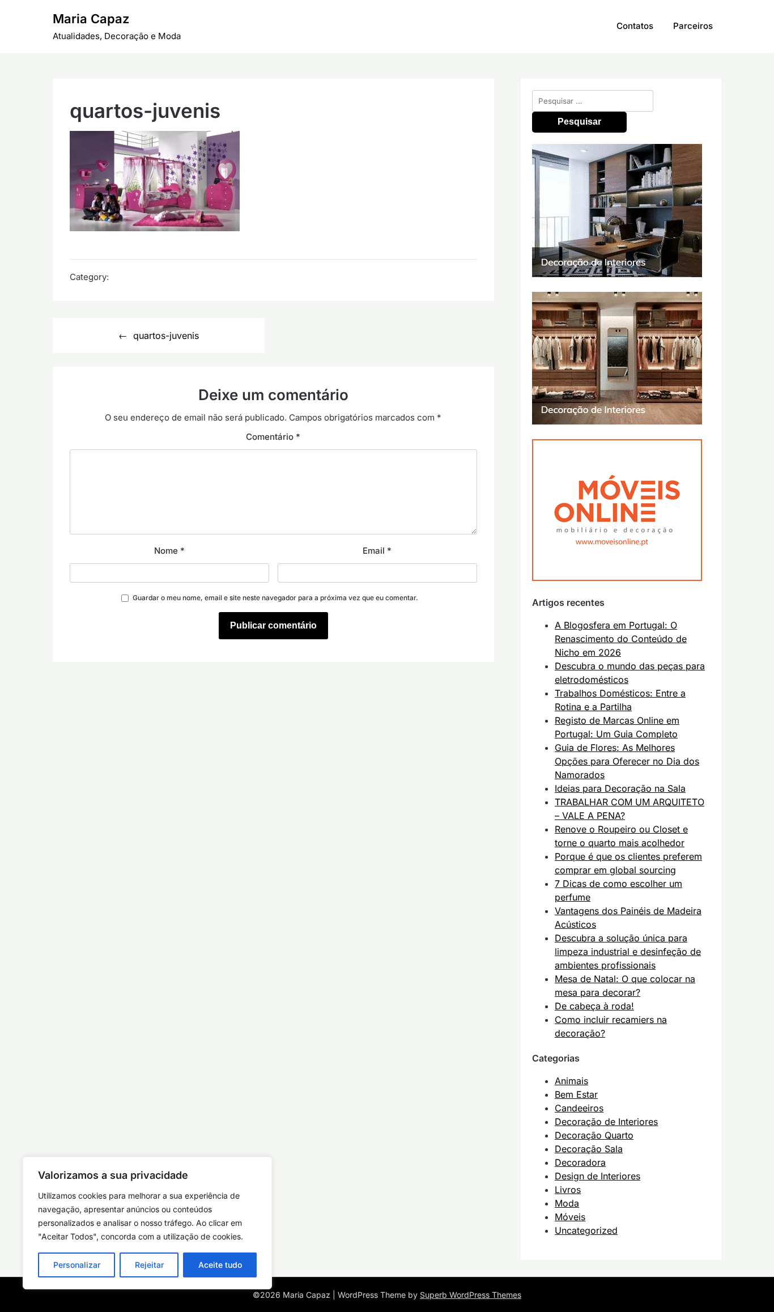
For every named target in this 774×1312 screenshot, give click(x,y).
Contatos (634, 25)
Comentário (273, 436)
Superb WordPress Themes (470, 1295)
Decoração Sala (589, 1148)
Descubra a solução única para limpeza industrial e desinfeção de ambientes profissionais (628, 951)
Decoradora (580, 1162)
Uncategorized (586, 1230)
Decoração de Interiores (606, 1121)
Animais (571, 1080)
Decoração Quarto (594, 1135)
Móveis (570, 1216)
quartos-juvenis (166, 335)
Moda (567, 1203)
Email (377, 550)
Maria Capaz (91, 18)
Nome (169, 550)
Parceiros (693, 25)
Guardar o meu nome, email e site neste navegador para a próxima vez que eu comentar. (275, 597)
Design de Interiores (597, 1176)
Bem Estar (576, 1094)
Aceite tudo (220, 1264)
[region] (147, 1223)
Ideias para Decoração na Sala (620, 788)
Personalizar (76, 1264)
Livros (568, 1189)
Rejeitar (149, 1264)
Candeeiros (579, 1108)
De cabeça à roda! (594, 1006)
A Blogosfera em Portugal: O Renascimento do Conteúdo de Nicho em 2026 (621, 638)
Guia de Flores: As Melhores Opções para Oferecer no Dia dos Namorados (627, 761)
